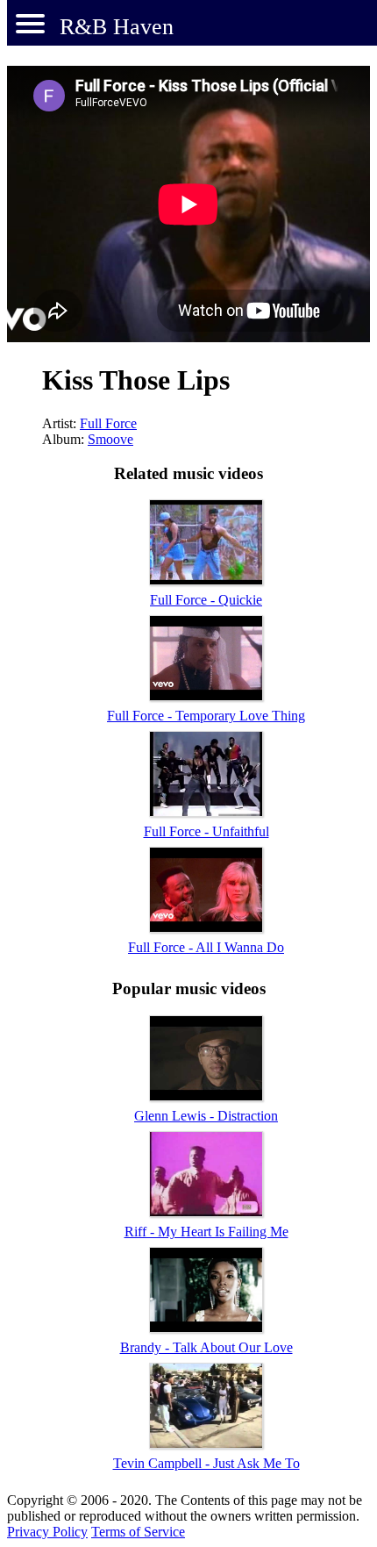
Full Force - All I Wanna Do (206, 947)
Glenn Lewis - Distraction (206, 1115)
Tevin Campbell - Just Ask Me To (206, 1463)
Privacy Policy (47, 1531)
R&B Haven (117, 26)
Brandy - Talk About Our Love (206, 1347)
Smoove (110, 439)
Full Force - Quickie (206, 599)
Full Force (108, 423)
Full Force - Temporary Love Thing (206, 715)
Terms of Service (138, 1531)
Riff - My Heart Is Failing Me (206, 1231)
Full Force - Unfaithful (206, 831)
